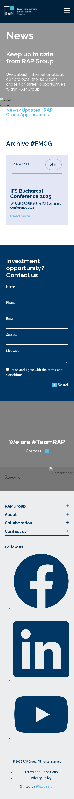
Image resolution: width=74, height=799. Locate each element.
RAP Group (15, 506)
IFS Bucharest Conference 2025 (30, 193)
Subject (11, 334)
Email (10, 319)
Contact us (16, 531)
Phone (10, 303)
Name (10, 287)
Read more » (22, 216)
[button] (37, 506)
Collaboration (18, 523)
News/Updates (23, 110)
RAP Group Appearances (29, 112)
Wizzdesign (45, 786)
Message (12, 350)
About (11, 514)
